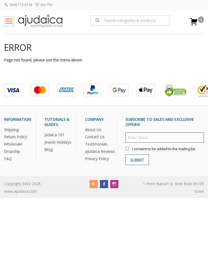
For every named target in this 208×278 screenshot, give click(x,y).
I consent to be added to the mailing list (163, 149)
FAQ (8, 158)
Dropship (12, 151)
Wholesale (13, 144)
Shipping (11, 129)
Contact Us (95, 136)
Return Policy (15, 136)
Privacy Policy (97, 158)
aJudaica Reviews (100, 151)
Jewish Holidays (58, 142)
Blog (48, 149)
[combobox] (130, 20)
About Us (93, 129)
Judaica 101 (54, 134)
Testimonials (96, 144)
